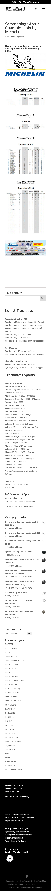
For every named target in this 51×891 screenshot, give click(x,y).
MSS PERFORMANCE (14, 741)
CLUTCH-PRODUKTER (14, 660)
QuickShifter (10, 749)
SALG (7, 757)
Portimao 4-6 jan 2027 (14, 430)
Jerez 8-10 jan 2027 (13, 433)
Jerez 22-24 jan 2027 (14, 442)
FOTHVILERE (10, 705)
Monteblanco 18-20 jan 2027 (17, 439)
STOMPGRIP (10, 761)
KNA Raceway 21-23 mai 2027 (18, 334)
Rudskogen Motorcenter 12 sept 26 (20, 325)
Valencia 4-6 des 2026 (14, 424)
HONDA (8, 721)
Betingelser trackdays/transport (18, 834)
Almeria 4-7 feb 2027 (14, 446)
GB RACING (10, 713)
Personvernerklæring (14, 838)
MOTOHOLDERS (12, 737)
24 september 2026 (13, 498)
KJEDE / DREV (11, 733)
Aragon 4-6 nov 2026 (14, 402)
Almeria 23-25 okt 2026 (15, 396)
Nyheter (20, 36)
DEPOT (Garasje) (12, 688)
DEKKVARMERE (11, 684)
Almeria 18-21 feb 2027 (15, 452)
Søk (29, 633)
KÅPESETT (9, 729)
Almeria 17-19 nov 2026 (15, 408)
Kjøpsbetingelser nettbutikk (17, 831)
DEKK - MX (9, 672)
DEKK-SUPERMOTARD (14, 680)
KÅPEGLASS (10, 725)
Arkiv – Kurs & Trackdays (15, 841)
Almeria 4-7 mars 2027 (14, 458)
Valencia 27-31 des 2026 (15, 427)
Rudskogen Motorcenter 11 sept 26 (20, 322)
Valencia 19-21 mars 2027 (16, 464)
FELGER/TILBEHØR (13, 701)
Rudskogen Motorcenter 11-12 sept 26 (21, 328)
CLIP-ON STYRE (12, 656)
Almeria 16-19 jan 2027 (15, 436)
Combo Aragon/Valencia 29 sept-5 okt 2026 (24, 389)
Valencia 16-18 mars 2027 (16, 461)
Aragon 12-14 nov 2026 (15, 405)
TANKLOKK (10, 765)
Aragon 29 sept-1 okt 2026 (16, 386)
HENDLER (9, 717)
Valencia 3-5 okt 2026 (14, 392)
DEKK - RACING (11, 676)
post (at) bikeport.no (20, 814)
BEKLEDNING (11, 648)
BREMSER (9, 652)
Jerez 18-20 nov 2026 (14, 411)
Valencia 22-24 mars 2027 (16, 467)
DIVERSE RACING (12, 692)
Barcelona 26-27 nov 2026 (16, 417)
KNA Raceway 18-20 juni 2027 (18, 337)
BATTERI (9, 644)
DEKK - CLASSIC (12, 664)
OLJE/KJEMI (10, 745)
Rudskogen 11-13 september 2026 (20, 351)
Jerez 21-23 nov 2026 (14, 414)
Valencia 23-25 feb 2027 (15, 455)
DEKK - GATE (10, 668)
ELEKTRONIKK (11, 696)
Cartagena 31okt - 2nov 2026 (17, 399)
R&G (7, 753)
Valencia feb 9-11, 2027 (15, 449)
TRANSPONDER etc (13, 769)
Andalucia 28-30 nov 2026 (16, 421)
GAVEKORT (10, 709)
